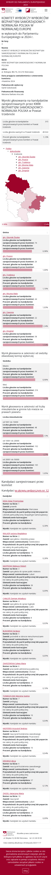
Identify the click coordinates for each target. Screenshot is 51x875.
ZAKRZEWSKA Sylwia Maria (14, 663)
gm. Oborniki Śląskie (26, 157)
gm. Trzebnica (24, 162)
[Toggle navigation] (46, 10)
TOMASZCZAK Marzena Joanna (16, 696)
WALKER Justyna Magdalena (15, 533)
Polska (8, 148)
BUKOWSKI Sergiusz (11, 631)
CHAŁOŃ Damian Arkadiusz (14, 598)
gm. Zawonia (23, 168)
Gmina (6, 232)
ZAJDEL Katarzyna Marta (13, 793)
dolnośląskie (15, 151)
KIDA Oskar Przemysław (13, 501)
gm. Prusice (23, 159)
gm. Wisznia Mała (25, 165)
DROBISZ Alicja (9, 761)
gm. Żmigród (23, 170)
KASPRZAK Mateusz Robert (14, 566)
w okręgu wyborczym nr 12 (32, 490)
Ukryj (25, 870)
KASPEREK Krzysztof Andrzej (15, 728)
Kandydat (7, 496)
